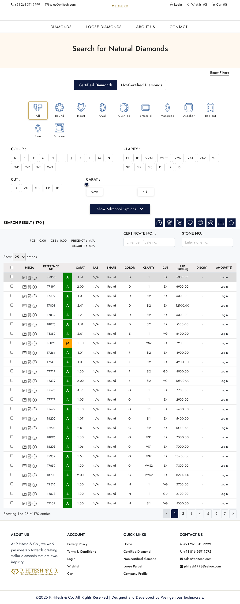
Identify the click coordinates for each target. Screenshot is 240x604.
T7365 (51, 277)
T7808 (51, 305)
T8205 (51, 418)
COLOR (130, 268)
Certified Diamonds (96, 85)
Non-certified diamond (140, 558)
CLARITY (148, 268)
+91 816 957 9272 (196, 551)
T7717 (51, 399)
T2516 (51, 484)
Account (76, 534)
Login (177, 4)
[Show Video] (35, 277)
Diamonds (61, 27)
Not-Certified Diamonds (141, 85)
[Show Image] (24, 277)
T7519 (51, 296)
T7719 (51, 371)
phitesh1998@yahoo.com (202, 566)
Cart (70, 573)
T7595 (51, 390)
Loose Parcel (133, 566)
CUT (165, 268)
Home (128, 544)
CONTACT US (191, 534)
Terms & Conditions (81, 551)
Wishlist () (198, 4)
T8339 (51, 381)
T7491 (51, 286)
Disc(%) (202, 268)
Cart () (221, 4)
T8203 (51, 446)
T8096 (51, 437)
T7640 (51, 362)
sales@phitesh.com (62, 4)
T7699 (51, 409)
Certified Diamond (137, 551)
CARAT (80, 268)
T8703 (51, 475)
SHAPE (111, 268)
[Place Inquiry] (159, 222)
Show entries (20, 256)
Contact (179, 27)
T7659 (51, 465)
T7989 (51, 456)
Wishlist (73, 566)
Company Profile (136, 573)
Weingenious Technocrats (182, 597)
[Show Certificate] (30, 277)
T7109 (51, 503)
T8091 (51, 343)
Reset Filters (219, 72)
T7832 (51, 315)
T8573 (51, 493)
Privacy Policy (77, 544)
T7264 (51, 352)
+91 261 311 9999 (196, 544)
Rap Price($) (182, 267)
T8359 (51, 333)
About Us (145, 27)
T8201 (51, 428)
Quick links (135, 534)
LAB (95, 268)
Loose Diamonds (104, 27)
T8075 (51, 324)
